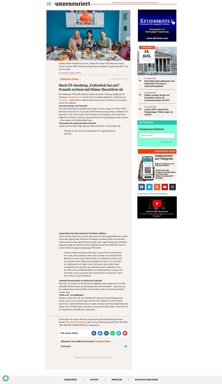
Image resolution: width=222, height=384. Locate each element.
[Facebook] (141, 187)
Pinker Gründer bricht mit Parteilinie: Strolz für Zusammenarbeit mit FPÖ (156, 98)
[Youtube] (165, 187)
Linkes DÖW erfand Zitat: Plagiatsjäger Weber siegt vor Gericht (158, 112)
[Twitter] (149, 187)
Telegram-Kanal (102, 341)
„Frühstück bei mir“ (75, 97)
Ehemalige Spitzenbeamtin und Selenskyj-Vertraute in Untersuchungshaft (159, 83)
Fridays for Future (69, 79)
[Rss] (157, 187)
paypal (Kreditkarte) (78, 322)
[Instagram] (172, 187)
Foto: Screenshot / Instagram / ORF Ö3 (70, 73)
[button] (49, 3)
